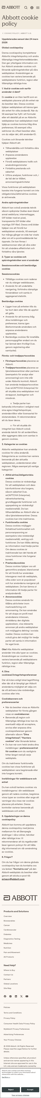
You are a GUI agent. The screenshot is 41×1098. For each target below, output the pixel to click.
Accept (30, 1090)
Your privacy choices (20, 1095)
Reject (11, 1090)
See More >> (6, 1077)
